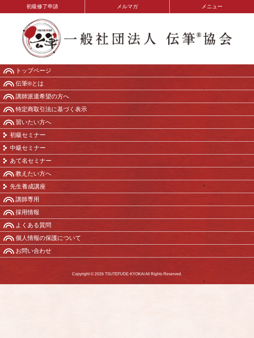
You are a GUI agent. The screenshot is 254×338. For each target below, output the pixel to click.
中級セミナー (28, 148)
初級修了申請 (42, 6)
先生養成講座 (28, 186)
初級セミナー (28, 135)
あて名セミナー (31, 160)
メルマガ (127, 6)
